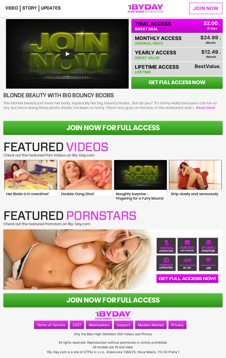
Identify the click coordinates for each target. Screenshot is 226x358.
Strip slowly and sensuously (194, 194)
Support (123, 325)
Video (11, 8)
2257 (77, 325)
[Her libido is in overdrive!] (30, 175)
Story (29, 8)
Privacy (177, 325)
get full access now (177, 82)
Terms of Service (51, 325)
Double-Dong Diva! (77, 194)
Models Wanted (151, 325)
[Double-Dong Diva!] (85, 175)
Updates (51, 8)
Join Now (205, 8)
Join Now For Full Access (113, 127)
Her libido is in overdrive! (27, 194)
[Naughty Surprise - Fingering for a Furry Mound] (140, 175)
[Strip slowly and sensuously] (195, 175)
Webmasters (99, 325)
